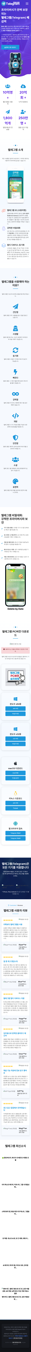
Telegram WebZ (16, 833)
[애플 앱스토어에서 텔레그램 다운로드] (22, 887)
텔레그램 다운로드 (11, 47)
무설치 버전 (15, 714)
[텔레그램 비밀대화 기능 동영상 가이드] (15, 587)
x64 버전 (15, 708)
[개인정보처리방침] (17, 1338)
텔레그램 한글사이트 (16, 1342)
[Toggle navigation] (27, 3)
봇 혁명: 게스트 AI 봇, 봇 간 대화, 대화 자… (15, 1238)
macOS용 (15, 773)
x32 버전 (15, 738)
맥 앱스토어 (15, 778)
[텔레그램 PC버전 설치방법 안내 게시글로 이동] (15, 677)
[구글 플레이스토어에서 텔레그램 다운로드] (8, 887)
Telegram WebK (16, 838)
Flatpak (15, 808)
